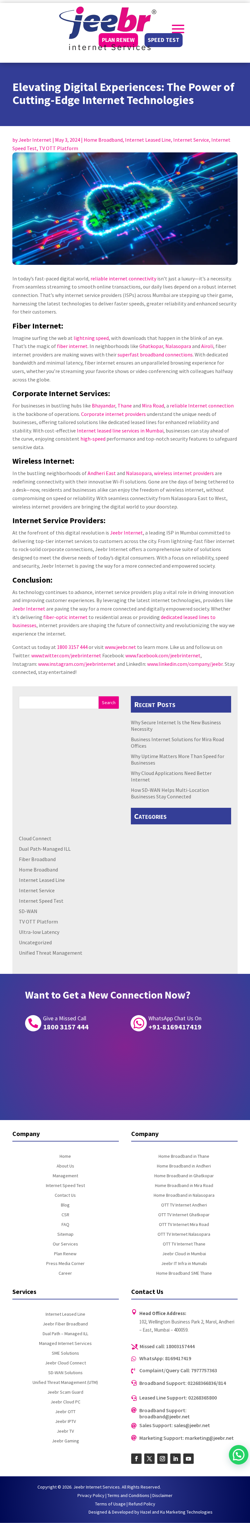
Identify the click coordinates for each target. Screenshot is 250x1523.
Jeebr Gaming (65, 1441)
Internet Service (191, 139)
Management (65, 1176)
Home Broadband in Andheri (184, 1166)
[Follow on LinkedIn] (175, 1458)
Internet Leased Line (148, 139)
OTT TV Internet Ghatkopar (184, 1215)
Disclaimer (162, 1495)
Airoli (207, 346)
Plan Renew (65, 1254)
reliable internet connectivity (123, 278)
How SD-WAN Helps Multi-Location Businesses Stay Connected (170, 793)
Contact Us (65, 1195)
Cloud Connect (35, 838)
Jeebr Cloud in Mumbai (184, 1254)
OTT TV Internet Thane (184, 1244)
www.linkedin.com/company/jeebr (185, 664)
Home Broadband (103, 139)
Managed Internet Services (65, 1343)
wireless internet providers (184, 473)
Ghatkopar (151, 346)
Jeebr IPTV (65, 1421)
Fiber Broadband (37, 859)
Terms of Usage (110, 1504)
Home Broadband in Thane (184, 1156)
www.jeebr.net (120, 647)
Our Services (65, 1244)
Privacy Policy (90, 1495)
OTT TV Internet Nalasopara (184, 1234)
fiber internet (72, 346)
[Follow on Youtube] (188, 1458)
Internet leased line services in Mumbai (120, 430)
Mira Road (153, 405)
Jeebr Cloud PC (65, 1402)
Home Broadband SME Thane (184, 1273)
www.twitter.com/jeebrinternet (66, 655)
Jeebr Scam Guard (65, 1392)
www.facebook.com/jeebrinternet (163, 655)
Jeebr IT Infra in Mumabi (184, 1263)
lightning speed (91, 338)
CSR (65, 1215)
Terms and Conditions (128, 1495)
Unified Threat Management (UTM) (65, 1382)
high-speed (92, 438)
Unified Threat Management (50, 952)
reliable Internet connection (202, 405)
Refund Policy (142, 1504)
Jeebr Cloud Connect (65, 1363)
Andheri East (102, 473)
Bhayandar (103, 405)
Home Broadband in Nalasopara (184, 1195)
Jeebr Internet (35, 139)
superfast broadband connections (155, 354)
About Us (65, 1166)
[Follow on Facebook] (136, 1458)
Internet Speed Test (41, 900)
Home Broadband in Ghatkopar (184, 1176)
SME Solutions (65, 1353)
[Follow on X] (149, 1458)
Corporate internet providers (113, 414)
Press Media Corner (65, 1263)
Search (109, 702)
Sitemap (65, 1234)
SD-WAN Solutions (65, 1372)
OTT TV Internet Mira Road (184, 1224)
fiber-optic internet (65, 617)
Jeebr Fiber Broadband (65, 1324)
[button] (238, 1455)
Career (65, 1273)
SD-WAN (28, 911)
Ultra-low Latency (39, 932)
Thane (125, 405)
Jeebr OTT (65, 1411)
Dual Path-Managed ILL (45, 848)
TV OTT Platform (58, 148)
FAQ (65, 1224)
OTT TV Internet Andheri (184, 1205)
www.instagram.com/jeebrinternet (77, 664)
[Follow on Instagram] (162, 1458)
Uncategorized (35, 942)
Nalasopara (178, 346)
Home (65, 1156)
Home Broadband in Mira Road (184, 1185)
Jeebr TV (65, 1431)
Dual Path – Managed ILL (65, 1333)
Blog (65, 1205)
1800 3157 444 (72, 647)
